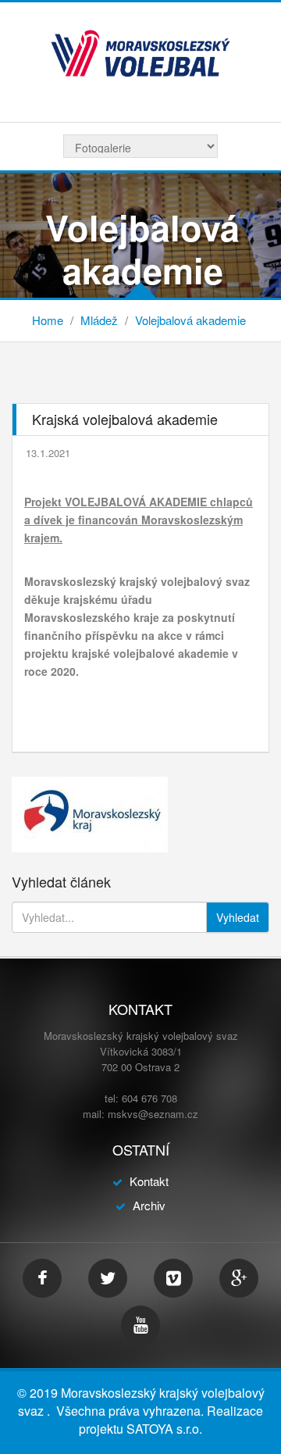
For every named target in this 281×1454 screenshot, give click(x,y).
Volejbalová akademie (190, 320)
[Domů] (140, 51)
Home (47, 320)
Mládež (99, 320)
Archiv (149, 1205)
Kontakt (149, 1181)
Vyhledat (237, 917)
